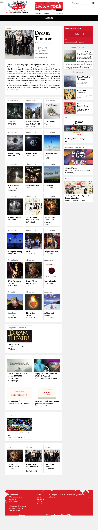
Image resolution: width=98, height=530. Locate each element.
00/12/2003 (12, 220)
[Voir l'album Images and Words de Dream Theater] (52, 248)
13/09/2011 (49, 158)
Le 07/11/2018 (31, 471)
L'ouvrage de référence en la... (46, 406)
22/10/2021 (30, 126)
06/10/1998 (12, 318)
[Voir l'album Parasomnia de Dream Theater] (15, 118)
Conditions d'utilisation (17, 506)
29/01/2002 (30, 222)
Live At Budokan (51, 281)
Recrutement (14, 501)
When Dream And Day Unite (14, 282)
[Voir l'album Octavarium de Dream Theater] (52, 182)
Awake (28, 251)
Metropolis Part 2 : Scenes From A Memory (51, 219)
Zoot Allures (81, 93)
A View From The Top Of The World (33, 123)
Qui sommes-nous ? (16, 497)
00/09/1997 (12, 254)
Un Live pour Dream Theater (13, 465)
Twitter (39, 501)
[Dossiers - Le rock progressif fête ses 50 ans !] (19, 425)
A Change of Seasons (49, 314)
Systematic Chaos (32, 185)
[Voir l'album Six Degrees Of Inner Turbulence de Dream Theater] (33, 214)
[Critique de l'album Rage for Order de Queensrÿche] (70, 113)
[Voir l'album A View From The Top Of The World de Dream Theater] (33, 118)
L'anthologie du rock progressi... (46, 378)
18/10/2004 (49, 283)
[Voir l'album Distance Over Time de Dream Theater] (52, 118)
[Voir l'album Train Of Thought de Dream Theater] (15, 214)
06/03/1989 (12, 286)
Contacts (12, 499)
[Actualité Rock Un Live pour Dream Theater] (15, 458)
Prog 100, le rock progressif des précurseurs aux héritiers (47, 402)
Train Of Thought (14, 217)
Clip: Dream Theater (49, 465)
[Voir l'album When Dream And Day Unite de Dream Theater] (15, 278)
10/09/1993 (30, 318)
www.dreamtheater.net (41, 57)
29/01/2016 (12, 156)
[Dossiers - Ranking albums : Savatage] (78, 135)
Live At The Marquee (30, 314)
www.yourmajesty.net (41, 59)
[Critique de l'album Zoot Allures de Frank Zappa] (70, 100)
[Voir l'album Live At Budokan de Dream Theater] (52, 278)
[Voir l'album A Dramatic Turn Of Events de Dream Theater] (52, 150)
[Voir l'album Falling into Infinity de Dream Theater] (15, 248)
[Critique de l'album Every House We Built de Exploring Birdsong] (70, 61)
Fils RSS (40, 504)
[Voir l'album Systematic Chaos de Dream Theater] (33, 182)
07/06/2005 (49, 188)
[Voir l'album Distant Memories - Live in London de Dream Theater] (33, 278)
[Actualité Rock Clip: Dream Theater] (52, 458)
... (66, 141)
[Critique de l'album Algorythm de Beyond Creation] (70, 86)
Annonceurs (13, 504)
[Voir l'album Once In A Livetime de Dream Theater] (15, 310)
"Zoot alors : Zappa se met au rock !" (84, 96)
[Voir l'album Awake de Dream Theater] (33, 248)
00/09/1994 (30, 254)
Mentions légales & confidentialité (16, 509)
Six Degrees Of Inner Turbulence (32, 218)
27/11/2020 (30, 286)
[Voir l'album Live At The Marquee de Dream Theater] (33, 310)
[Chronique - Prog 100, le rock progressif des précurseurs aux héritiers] (47, 399)
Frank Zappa (81, 90)
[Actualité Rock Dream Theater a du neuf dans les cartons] (33, 458)
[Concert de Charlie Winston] (78, 165)
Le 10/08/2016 (50, 469)
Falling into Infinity (15, 251)
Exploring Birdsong (84, 52)
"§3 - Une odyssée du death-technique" (83, 83)
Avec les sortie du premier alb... (19, 437)
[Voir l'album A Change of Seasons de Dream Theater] (52, 310)
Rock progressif (14, 401)
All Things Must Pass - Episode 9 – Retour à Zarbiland (78, 197)
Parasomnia (12, 122)
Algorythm (81, 79)
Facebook (40, 499)
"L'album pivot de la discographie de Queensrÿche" (83, 110)
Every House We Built (85, 54)
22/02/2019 (49, 126)
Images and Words (51, 251)
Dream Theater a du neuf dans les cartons (32, 466)
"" (79, 65)
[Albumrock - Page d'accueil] (49, 11)
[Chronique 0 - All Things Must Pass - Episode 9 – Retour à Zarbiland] (78, 190)
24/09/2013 (30, 156)
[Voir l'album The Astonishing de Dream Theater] (15, 150)
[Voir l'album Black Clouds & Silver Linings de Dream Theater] (15, 182)
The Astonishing (14, 153)
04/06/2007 (30, 188)
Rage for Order (82, 106)
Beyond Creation (83, 77)
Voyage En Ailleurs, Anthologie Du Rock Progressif (46, 375)
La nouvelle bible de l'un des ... (19, 404)
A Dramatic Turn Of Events (51, 154)
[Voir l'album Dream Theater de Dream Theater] (33, 150)
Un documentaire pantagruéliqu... (14, 379)
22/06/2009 (12, 190)
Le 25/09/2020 (13, 469)
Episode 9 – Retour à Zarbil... (76, 200)
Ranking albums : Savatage (75, 139)
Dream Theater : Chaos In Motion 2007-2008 (17, 375)
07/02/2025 (12, 124)
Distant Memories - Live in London (33, 282)
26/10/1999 (49, 224)
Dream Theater (31, 153)
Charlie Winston (71, 168)
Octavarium (49, 185)
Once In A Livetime (12, 314)
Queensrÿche (82, 104)
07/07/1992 (49, 254)
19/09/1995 (49, 318)
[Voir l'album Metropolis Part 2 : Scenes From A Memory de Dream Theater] (52, 214)
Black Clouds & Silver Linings (14, 186)
